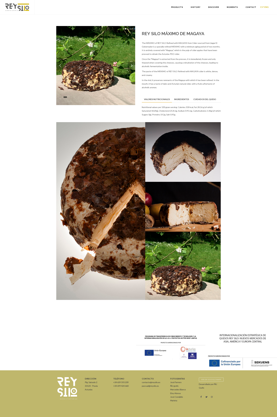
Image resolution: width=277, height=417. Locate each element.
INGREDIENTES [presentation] (181, 99)
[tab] (157, 99)
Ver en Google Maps (211, 379)
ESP (262, 7)
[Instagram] (211, 397)
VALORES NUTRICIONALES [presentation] (157, 99)
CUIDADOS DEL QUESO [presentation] (204, 99)
